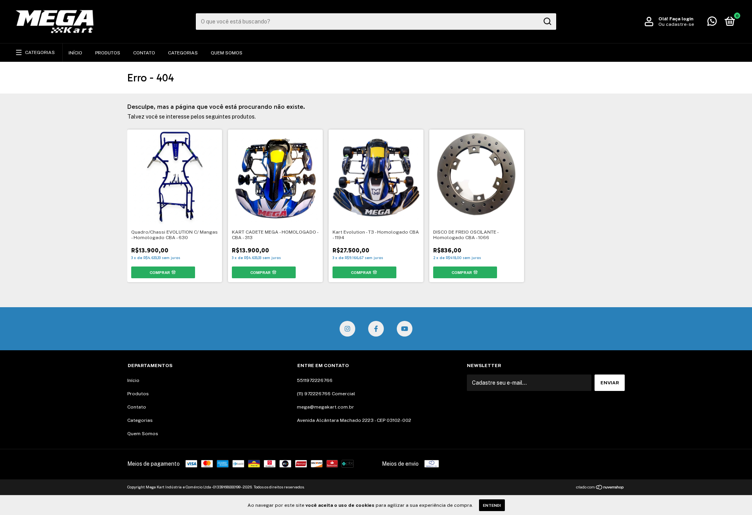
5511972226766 (315, 380)
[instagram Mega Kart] (347, 329)
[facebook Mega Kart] (376, 329)
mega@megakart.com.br (325, 407)
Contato (144, 53)
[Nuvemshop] (600, 488)
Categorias (40, 52)
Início (75, 53)
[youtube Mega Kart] (404, 329)
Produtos (107, 53)
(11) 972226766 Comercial (326, 393)
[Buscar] (546, 21)
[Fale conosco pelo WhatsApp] (712, 23)
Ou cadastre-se (676, 24)
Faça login (681, 19)
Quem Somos (226, 53)
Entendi (492, 505)
